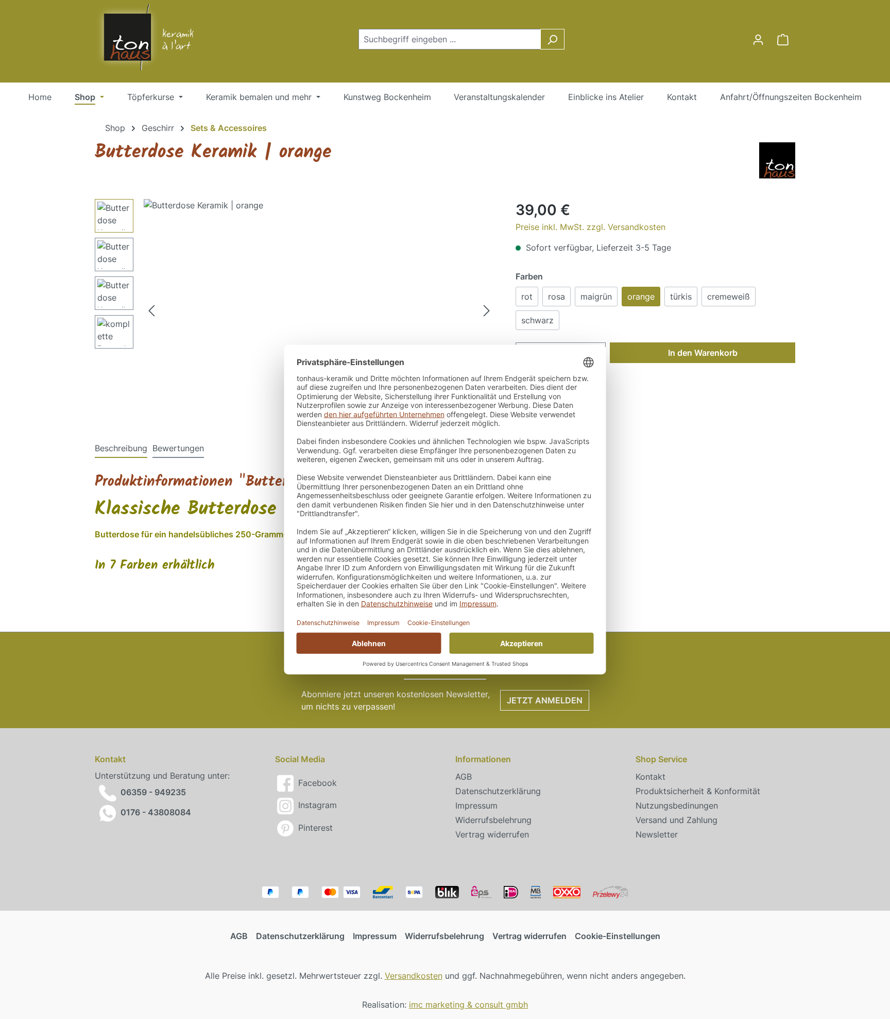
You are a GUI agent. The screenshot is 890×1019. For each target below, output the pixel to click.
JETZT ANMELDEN (545, 700)
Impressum (476, 805)
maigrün (596, 296)
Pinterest (314, 828)
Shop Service (661, 759)
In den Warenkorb (703, 353)
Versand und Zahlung (676, 820)
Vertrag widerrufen (492, 834)
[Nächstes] (486, 310)
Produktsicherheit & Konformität (698, 791)
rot (527, 296)
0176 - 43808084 (156, 812)
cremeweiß (728, 296)
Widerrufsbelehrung (493, 820)
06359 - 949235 (153, 792)
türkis (681, 296)
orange (641, 296)
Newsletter (657, 834)
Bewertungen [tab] (178, 448)
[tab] (121, 448)
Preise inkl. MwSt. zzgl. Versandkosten (590, 227)
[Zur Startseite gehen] (136, 37)
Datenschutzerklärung (498, 791)
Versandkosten (413, 976)
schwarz (537, 320)
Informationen (483, 759)
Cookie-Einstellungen (617, 936)
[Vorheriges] (151, 310)
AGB (463, 776)
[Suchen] (552, 39)
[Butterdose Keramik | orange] (319, 310)
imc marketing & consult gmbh (468, 1004)
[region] (294, 310)
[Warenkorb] (783, 39)
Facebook (316, 783)
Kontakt (650, 776)
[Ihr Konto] (758, 39)
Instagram (316, 805)
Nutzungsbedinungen (677, 805)
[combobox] (449, 39)
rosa (556, 296)
